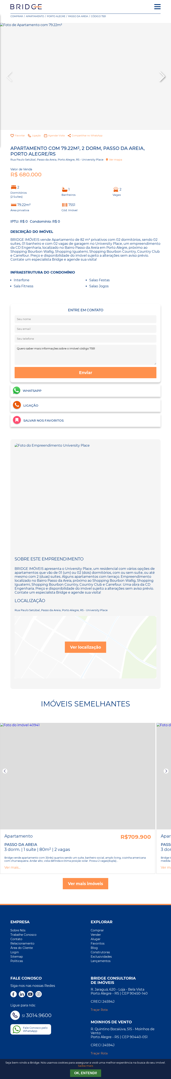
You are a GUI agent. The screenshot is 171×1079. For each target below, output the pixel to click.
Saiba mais (85, 1065)
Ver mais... (12, 867)
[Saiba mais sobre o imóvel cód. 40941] (77, 776)
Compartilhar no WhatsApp (87, 135)
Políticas (16, 961)
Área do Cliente (21, 948)
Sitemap (16, 956)
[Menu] (157, 6)
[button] (161, 76)
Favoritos (97, 943)
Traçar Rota (99, 1010)
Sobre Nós (17, 930)
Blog (94, 948)
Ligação (36, 135)
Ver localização (85, 647)
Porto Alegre (56, 16)
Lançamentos (101, 961)
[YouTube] (30, 994)
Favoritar (20, 135)
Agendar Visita (56, 135)
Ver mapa (115, 159)
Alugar (96, 939)
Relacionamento (22, 943)
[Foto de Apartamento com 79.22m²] (85, 76)
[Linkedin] (22, 994)
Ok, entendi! (85, 1073)
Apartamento (35, 16)
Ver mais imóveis (85, 883)
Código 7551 (98, 16)
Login (14, 952)
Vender (96, 935)
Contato (16, 939)
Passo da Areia (78, 16)
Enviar (85, 372)
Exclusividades (101, 956)
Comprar (16, 16)
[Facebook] (13, 994)
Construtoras (100, 952)
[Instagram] (38, 994)
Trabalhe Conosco (23, 935)
